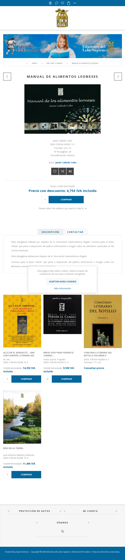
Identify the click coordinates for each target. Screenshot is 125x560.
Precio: (53, 186)
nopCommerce (22, 552)
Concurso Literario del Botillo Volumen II (98, 354)
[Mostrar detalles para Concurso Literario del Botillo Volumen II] (103, 321)
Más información (62, 288)
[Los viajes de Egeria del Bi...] (7, 77)
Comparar (62, 171)
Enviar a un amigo (70, 171)
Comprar (66, 199)
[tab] (50, 232)
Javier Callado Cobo (65, 162)
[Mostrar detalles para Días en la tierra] (22, 417)
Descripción (50, 232)
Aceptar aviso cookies (62, 281)
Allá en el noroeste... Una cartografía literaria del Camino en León (19, 355)
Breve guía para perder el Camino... (58, 354)
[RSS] (62, 531)
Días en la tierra (13, 448)
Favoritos (62, 3)
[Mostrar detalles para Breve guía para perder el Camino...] (62, 321)
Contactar (75, 232)
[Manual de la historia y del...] (118, 77)
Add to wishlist (55, 171)
